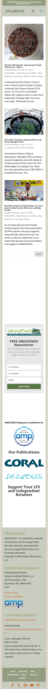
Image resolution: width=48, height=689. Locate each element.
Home (12, 671)
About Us (34, 675)
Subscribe (23, 671)
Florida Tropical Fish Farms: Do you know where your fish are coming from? (24, 207)
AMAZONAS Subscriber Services (20, 620)
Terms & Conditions (14, 596)
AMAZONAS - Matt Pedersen (17, 73)
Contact (22, 678)
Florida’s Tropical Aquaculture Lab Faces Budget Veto (23, 140)
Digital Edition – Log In (17, 675)
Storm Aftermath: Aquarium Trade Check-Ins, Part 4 (23, 66)
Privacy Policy (11, 593)
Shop (32, 671)
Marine (27, 76)
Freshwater (18, 76)
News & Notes (37, 76)
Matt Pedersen (13, 70)
